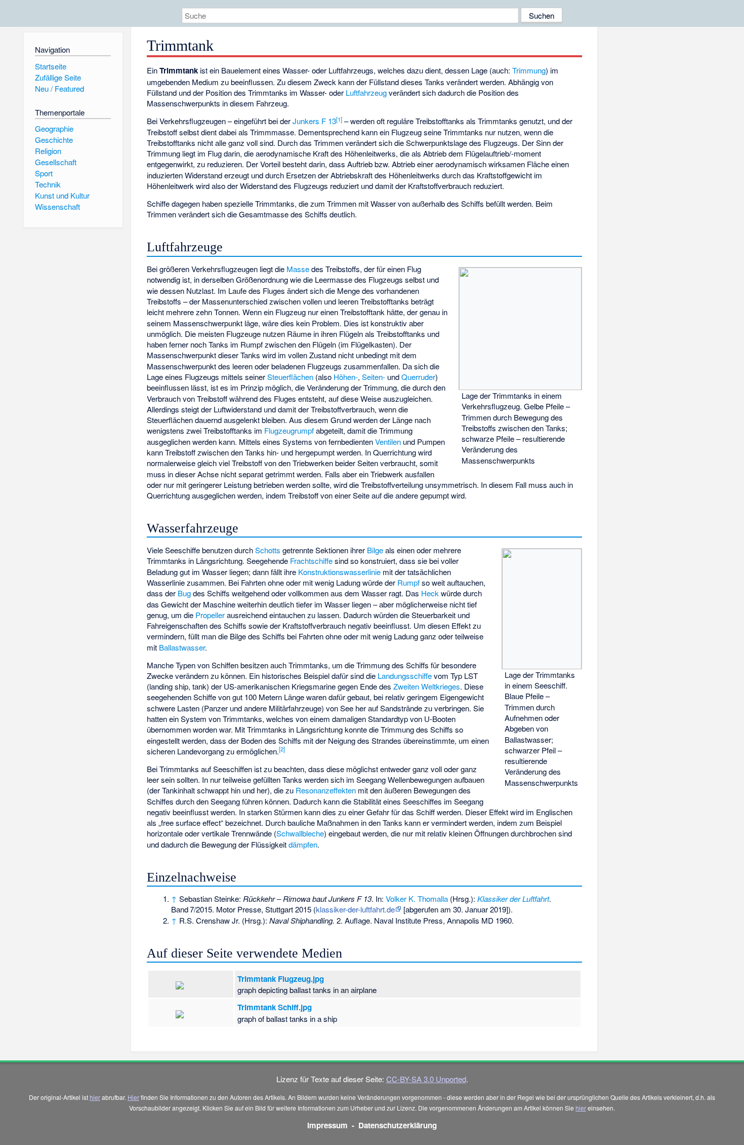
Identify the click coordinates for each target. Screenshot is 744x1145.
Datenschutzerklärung (397, 1125)
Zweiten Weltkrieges (426, 686)
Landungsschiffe (405, 675)
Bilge (375, 550)
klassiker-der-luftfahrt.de (355, 909)
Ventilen (388, 441)
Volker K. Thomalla (417, 898)
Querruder (418, 376)
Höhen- (346, 376)
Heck (430, 593)
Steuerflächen (290, 376)
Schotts (267, 550)
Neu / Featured (59, 88)
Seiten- (373, 376)
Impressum (327, 1125)
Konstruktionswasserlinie (339, 571)
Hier (133, 1097)
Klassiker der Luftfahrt (513, 898)
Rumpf (408, 582)
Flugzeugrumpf (289, 430)
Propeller (210, 614)
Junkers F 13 (314, 121)
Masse (297, 268)
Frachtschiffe (311, 560)
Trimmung (529, 70)
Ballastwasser (182, 647)
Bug (184, 593)
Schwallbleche (300, 833)
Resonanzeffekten (326, 790)
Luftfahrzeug (366, 92)
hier (95, 1097)
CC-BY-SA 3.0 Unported (426, 1079)
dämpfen (302, 844)
